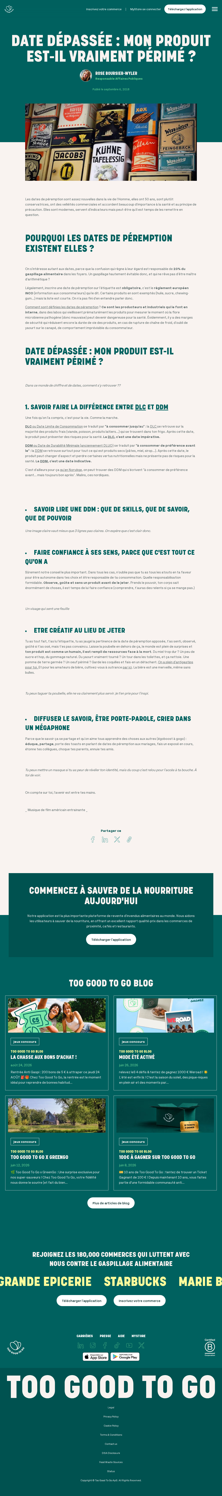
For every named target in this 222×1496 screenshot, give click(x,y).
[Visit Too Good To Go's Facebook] (92, 839)
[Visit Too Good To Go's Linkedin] (104, 839)
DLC (140, 407)
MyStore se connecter (145, 9)
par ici (127, 667)
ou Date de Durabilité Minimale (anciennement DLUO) (69, 445)
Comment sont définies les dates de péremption (61, 307)
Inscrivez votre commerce (104, 9)
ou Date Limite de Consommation (54, 426)
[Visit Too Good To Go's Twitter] (117, 839)
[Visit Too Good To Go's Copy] (129, 839)
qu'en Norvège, (71, 469)
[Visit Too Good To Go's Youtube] (129, 1345)
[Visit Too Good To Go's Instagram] (92, 1345)
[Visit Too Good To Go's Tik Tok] (117, 1345)
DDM (162, 407)
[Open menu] (215, 9)
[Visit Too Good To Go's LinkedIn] (80, 1345)
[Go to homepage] (9, 9)
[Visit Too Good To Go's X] (141, 1345)
